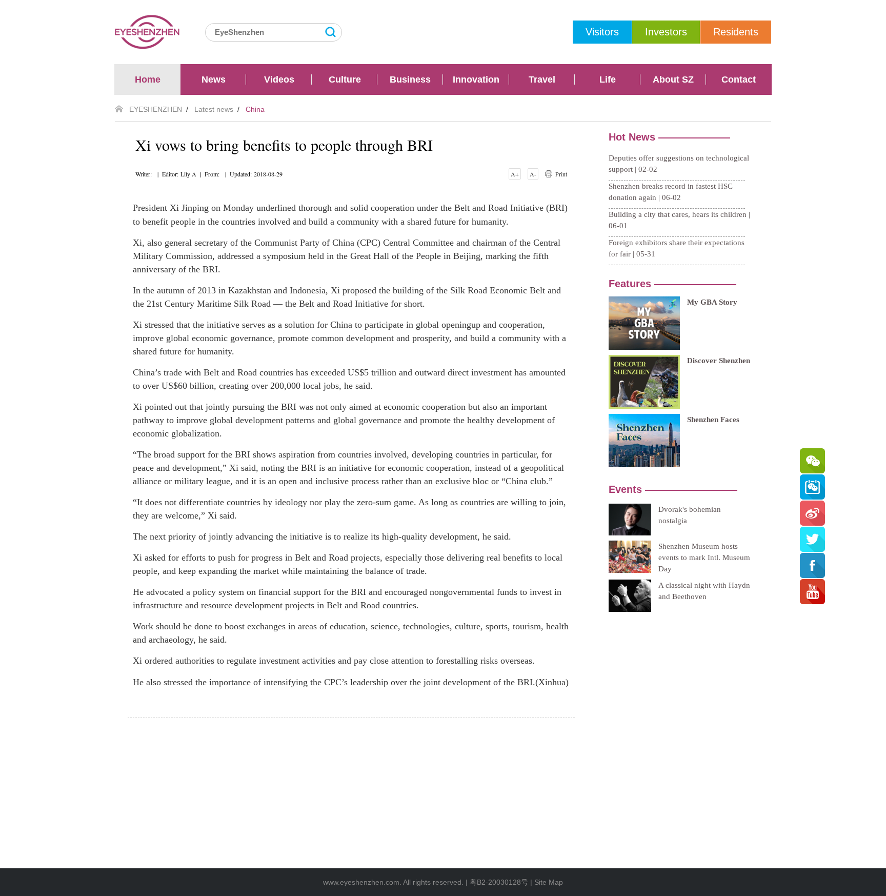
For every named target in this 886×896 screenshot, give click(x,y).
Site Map (548, 882)
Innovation (476, 79)
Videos (279, 79)
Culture (345, 79)
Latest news (213, 109)
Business (410, 79)
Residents (735, 31)
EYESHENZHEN (155, 109)
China (255, 109)
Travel (542, 79)
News (214, 79)
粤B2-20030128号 (499, 882)
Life (607, 79)
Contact (738, 79)
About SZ (673, 79)
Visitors (602, 31)
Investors (666, 31)
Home (147, 79)
